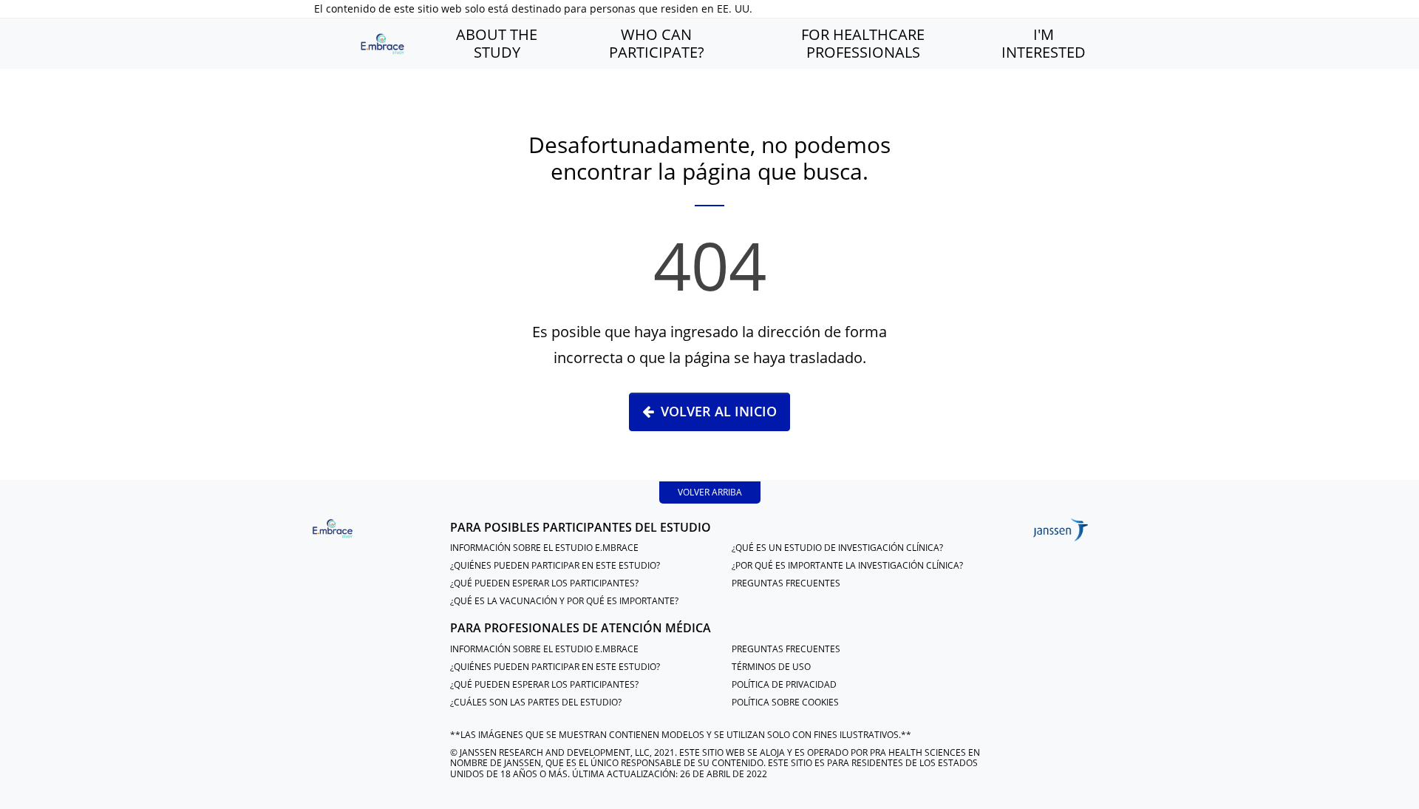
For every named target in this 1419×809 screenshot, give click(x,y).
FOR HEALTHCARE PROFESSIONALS (863, 44)
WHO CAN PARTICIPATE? (656, 44)
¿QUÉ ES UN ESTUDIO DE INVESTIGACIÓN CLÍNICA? (837, 547)
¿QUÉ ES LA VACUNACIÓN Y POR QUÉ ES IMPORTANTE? (564, 601)
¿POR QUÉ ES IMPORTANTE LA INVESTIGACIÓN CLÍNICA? (847, 565)
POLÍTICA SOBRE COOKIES (785, 702)
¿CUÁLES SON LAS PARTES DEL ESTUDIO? (536, 702)
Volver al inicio (719, 411)
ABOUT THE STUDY (496, 44)
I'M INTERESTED (1043, 44)
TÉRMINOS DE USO (771, 666)
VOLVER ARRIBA (710, 492)
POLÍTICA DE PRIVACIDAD (784, 684)
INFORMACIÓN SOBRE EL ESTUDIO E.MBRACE (544, 547)
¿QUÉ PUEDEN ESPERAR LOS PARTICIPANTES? (544, 583)
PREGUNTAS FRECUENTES (786, 583)
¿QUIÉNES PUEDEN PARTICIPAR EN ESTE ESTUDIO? (555, 565)
